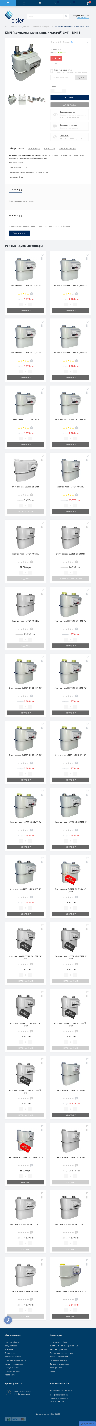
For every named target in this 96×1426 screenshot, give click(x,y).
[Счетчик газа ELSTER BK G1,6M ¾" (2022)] (70, 872)
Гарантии (64, 135)
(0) (71, 42)
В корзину (69, 97)
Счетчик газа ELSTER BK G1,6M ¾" (25, 285)
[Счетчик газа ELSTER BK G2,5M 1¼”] (70, 671)
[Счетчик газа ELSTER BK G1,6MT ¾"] (70, 269)
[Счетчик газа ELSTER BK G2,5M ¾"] (25, 336)
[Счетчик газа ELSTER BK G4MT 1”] (25, 872)
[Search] (66, 16)
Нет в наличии (25, 511)
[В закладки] (42, 254)
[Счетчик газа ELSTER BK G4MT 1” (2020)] (25, 1006)
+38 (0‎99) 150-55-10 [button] (60, 1390)
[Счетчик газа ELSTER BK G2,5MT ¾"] (70, 336)
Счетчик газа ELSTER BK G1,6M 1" (25, 1224)
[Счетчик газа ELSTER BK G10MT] (70, 1074)
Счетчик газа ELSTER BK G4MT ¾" (70, 420)
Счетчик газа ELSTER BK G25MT (70, 1157)
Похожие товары (67, 148)
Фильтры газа (56, 1367)
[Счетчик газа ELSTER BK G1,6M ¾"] (25, 269)
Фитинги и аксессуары (41, 27)
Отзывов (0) (34, 148)
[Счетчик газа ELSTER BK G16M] (25, 537)
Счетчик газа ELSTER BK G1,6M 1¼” (70, 621)
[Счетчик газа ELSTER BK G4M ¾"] (25, 403)
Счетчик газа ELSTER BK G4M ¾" (25, 420)
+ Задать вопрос (19, 233)
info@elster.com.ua (59, 1395)
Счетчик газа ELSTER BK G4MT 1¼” (25, 822)
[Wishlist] (87, 42)
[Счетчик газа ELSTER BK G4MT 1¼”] (25, 805)
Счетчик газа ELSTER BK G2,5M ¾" (25, 352)
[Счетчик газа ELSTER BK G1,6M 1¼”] (70, 604)
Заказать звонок (83, 18)
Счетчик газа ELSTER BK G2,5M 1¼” (70, 688)
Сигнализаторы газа (58, 1360)
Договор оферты (12, 1342)
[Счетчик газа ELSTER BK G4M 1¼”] (70, 738)
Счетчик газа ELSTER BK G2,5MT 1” (70, 822)
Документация (11, 1346)
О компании (10, 1353)
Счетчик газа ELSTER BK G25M (25, 621)
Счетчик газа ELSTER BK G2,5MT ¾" (70, 352)
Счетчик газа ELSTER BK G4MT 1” (25, 889)
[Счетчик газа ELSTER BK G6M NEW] (70, 1275)
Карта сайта (10, 1375)
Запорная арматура (58, 1349)
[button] (40, 3)
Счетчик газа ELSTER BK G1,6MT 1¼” (25, 688)
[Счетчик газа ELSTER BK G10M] (70, 470)
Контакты (9, 1349)
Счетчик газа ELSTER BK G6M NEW (70, 1291)
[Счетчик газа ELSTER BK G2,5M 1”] (70, 1208)
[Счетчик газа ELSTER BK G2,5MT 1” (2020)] (70, 939)
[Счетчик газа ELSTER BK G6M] (25, 470)
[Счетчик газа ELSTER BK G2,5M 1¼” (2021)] (25, 939)
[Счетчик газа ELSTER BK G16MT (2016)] (25, 1141)
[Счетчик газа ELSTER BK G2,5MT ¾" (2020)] (70, 1006)
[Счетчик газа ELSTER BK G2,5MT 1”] (70, 805)
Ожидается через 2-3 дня (70, 579)
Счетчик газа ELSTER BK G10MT (70, 1090)
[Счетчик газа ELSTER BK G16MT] (70, 537)
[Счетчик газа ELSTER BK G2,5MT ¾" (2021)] (25, 1074)
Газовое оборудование (20, 27)
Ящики (52, 1371)
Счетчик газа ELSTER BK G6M (25, 487)
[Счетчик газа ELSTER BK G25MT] (70, 1141)
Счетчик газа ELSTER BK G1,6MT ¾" (70, 285)
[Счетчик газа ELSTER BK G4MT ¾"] (70, 403)
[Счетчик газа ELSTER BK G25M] (25, 604)
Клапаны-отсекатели (59, 1356)
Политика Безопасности (15, 1360)
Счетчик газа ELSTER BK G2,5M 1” (70, 1224)
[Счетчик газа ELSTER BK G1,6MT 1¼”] (25, 671)
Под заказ (25, 579)
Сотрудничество (67, 112)
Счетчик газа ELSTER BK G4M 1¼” (70, 755)
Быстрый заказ (69, 105)
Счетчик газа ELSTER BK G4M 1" (25, 1291)
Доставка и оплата (68, 125)
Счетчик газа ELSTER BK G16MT (70, 554)
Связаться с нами (12, 1371)
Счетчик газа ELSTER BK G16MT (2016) (25, 1157)
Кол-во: (53, 86)
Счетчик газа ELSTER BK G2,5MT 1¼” (25, 755)
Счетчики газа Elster (58, 1342)
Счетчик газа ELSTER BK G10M (70, 487)
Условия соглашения (14, 1364)
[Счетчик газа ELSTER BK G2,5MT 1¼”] (25, 738)
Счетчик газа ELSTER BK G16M (25, 554)
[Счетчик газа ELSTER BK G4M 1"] (25, 1275)
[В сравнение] (42, 258)
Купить (81, 77)
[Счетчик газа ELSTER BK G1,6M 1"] (25, 1208)
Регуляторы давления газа (61, 1353)
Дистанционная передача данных (64, 1346)
